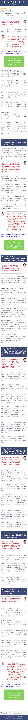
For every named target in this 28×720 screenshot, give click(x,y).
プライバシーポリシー (11, 716)
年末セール (3, 8)
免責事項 (18, 716)
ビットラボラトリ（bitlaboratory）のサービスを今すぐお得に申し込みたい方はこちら (14, 61)
